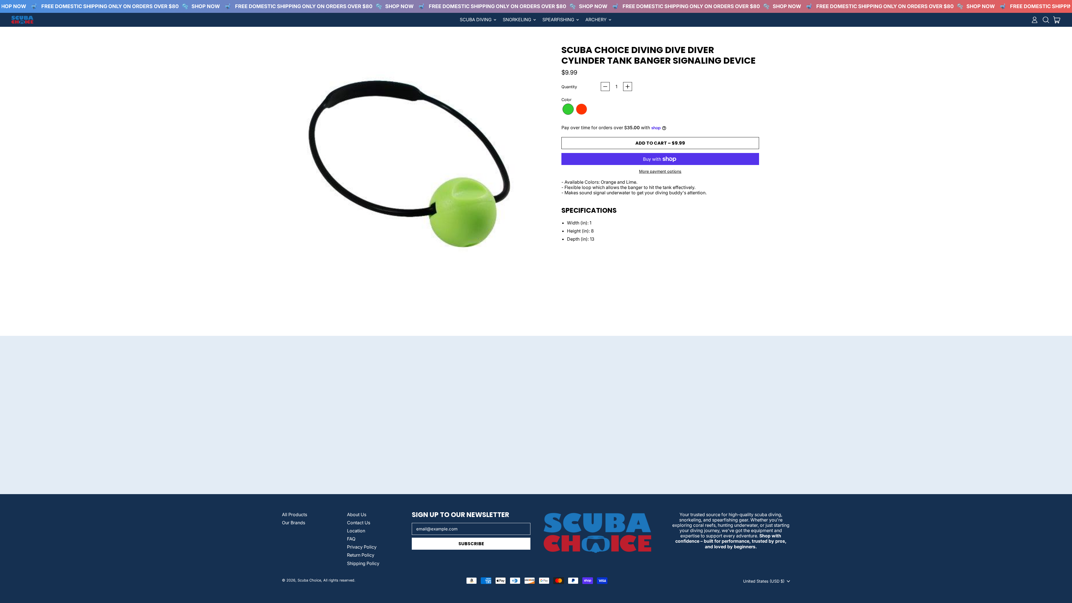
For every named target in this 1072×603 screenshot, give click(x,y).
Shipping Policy (363, 563)
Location (356, 530)
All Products (294, 514)
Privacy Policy (362, 547)
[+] (627, 86)
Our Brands (293, 522)
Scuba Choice (309, 580)
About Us (356, 514)
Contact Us (358, 522)
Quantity (569, 86)
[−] (605, 86)
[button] (1046, 20)
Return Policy (360, 555)
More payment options (660, 171)
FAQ (351, 539)
